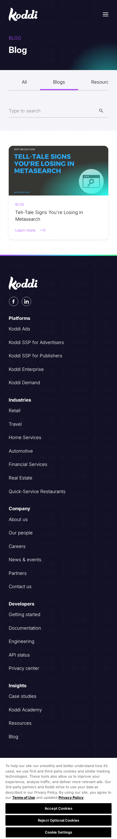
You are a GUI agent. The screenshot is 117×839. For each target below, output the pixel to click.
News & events (25, 559)
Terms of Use (23, 797)
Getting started (24, 614)
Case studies (22, 696)
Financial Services (28, 464)
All (24, 82)
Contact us (20, 586)
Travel (15, 424)
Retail (14, 410)
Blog (13, 736)
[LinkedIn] (26, 301)
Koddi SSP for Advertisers (36, 342)
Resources (20, 723)
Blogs (59, 82)
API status (19, 655)
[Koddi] (24, 14)
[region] (58, 798)
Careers (17, 546)
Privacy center (24, 668)
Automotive (21, 451)
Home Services (25, 437)
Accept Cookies (58, 808)
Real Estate (20, 478)
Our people (21, 532)
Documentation (25, 628)
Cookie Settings (58, 832)
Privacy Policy (71, 797)
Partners (18, 573)
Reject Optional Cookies (58, 820)
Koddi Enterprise (26, 369)
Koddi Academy (25, 709)
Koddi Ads (19, 329)
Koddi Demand (24, 382)
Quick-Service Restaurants (37, 491)
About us (18, 519)
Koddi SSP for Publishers (35, 355)
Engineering (21, 641)
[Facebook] (14, 301)
